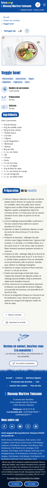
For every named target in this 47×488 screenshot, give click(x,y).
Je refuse (15, 484)
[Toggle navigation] (44, 5)
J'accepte (31, 484)
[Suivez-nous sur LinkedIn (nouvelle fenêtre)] (12, 426)
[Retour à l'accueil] (7, 3)
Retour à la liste (14, 315)
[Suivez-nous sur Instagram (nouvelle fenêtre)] (28, 426)
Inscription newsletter (25, 363)
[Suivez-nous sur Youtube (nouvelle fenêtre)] (20, 426)
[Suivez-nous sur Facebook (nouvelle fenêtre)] (4, 426)
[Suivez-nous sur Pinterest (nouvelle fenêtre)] (36, 426)
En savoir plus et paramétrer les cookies (23, 478)
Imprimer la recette (17, 322)
